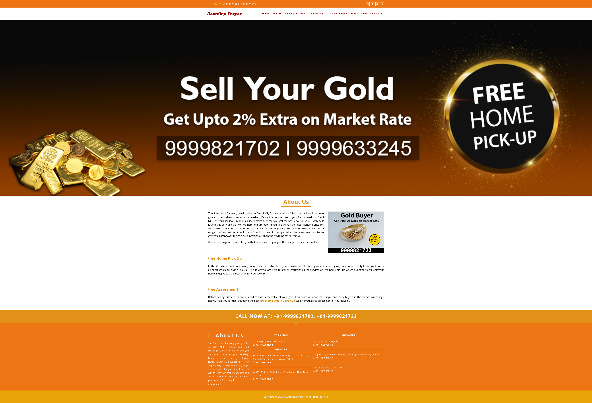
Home (265, 13)
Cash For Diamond (337, 13)
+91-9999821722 (336, 316)
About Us (277, 13)
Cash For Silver (316, 13)
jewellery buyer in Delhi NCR (277, 300)
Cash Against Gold (295, 13)
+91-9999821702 (228, 4)
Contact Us (376, 13)
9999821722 (248, 4)
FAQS (364, 13)
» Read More (214, 383)
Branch (354, 13)
